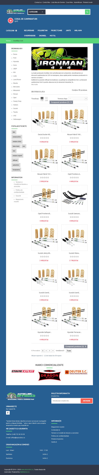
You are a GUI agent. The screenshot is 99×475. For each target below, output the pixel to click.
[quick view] (53, 116)
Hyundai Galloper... (44, 332)
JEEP (15, 69)
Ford (14, 58)
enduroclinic (17, 137)
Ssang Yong (17, 101)
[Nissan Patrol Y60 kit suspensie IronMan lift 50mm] (74, 119)
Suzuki (15, 108)
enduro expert (17, 155)
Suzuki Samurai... (74, 214)
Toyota (15, 112)
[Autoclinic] (15, 11)
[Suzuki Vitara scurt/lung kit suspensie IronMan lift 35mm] (74, 238)
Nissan (15, 94)
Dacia (15, 54)
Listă (46, 100)
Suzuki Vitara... (74, 253)
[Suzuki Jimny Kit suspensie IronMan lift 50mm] (45, 238)
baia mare (16, 146)
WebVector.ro (24, 472)
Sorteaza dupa (62, 99)
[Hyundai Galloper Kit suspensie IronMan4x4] (35, 309)
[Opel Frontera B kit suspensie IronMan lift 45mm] (45, 198)
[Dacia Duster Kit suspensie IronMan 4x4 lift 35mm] (45, 119)
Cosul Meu (69, 2)
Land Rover (17, 79)
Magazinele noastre (57, 427)
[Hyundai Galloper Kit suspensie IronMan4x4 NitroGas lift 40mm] (45, 317)
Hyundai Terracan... (74, 332)
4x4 (14, 151)
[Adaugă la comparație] (53, 127)
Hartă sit (54, 442)
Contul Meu (46, 2)
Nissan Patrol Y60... (74, 134)
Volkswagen (17, 119)
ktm (14, 132)
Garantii (18, 196)
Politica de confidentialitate (60, 436)
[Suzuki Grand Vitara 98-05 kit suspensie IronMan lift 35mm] (45, 277)
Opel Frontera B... (44, 214)
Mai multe (34, 84)
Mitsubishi (16, 90)
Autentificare (78, 2)
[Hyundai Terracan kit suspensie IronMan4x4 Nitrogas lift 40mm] (74, 317)
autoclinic (16, 165)
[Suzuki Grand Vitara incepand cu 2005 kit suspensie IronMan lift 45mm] (74, 277)
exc (24, 146)
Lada (15, 76)
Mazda (15, 83)
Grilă (42, 100)
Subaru (15, 105)
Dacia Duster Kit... (44, 134)
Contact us (38, 2)
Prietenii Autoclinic (57, 439)
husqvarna (16, 170)
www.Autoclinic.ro (27, 469)
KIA (14, 72)
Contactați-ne (55, 430)
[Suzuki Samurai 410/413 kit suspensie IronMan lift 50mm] (74, 198)
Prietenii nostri (87, 2)
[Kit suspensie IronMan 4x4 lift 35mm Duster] (35, 111)
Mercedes (16, 87)
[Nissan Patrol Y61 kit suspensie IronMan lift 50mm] (45, 159)
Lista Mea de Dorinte (58, 2)
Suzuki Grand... (44, 293)
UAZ (14, 116)
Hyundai (16, 61)
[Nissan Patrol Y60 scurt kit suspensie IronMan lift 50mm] (65, 111)
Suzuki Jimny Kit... (44, 253)
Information (16, 177)
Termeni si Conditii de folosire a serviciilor (20, 184)
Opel (14, 97)
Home (8, 41)
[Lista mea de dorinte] (53, 121)
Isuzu (15, 65)
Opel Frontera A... (74, 174)
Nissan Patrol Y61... (44, 174)
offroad (15, 160)
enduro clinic (17, 141)
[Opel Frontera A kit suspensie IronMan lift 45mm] (74, 159)
